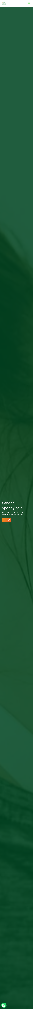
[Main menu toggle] (29, 3)
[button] (4, 1005)
